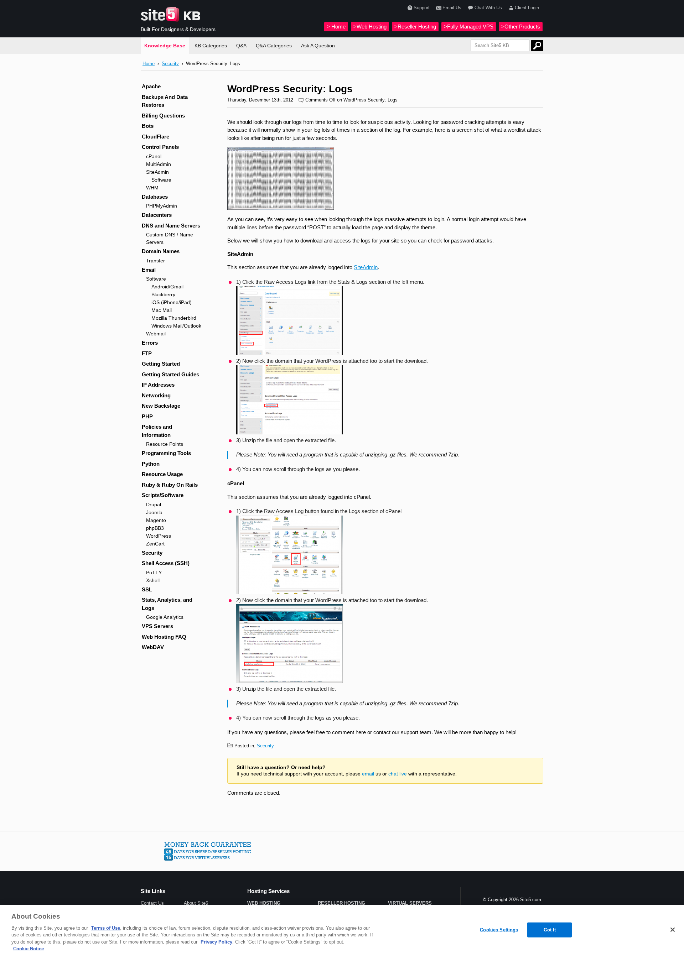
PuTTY (154, 572)
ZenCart (155, 544)
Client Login (527, 7)
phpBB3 (155, 528)
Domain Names (161, 251)
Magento (156, 520)
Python (151, 464)
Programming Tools (166, 453)
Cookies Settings (499, 930)
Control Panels (160, 147)
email (368, 774)
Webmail (156, 333)
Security (170, 63)
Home (148, 63)
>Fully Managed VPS (468, 26)
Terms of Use (105, 928)
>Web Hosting (370, 26)
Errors (150, 343)
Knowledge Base (164, 45)
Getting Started (161, 364)
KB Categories (211, 45)
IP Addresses (158, 385)
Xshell (153, 580)
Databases (155, 197)
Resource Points (164, 444)
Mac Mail (161, 310)
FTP (147, 353)
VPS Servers (157, 626)
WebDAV (153, 647)
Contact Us (152, 903)
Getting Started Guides (170, 374)
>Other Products (520, 26)
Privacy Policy (216, 942)
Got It (550, 930)
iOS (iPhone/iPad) (171, 302)
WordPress (158, 536)
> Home (336, 26)
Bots (148, 126)
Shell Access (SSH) (166, 563)
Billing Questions (163, 116)
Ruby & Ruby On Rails (170, 485)
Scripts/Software (162, 495)
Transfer (155, 260)
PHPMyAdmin (161, 206)
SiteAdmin (157, 172)
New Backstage (161, 406)
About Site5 (196, 903)
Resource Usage (162, 474)
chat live (397, 774)
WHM (152, 187)
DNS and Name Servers (171, 226)
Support (422, 7)
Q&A (241, 45)
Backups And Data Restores (165, 101)
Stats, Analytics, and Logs (167, 604)
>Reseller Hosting (415, 26)
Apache (151, 86)
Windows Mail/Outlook (176, 326)
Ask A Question (318, 45)
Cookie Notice (28, 948)
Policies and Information (157, 431)
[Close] (672, 929)
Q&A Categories (274, 45)
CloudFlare (155, 137)
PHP (147, 416)
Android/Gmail (167, 286)
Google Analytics (164, 617)
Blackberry (163, 294)
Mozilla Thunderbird (173, 318)
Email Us (451, 7)
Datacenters (157, 215)
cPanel (153, 156)
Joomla (154, 512)
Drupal (153, 504)
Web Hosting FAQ (164, 637)
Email (149, 270)
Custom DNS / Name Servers (169, 238)
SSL (147, 589)
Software (161, 180)
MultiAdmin (158, 164)
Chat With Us (488, 7)
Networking (156, 395)
